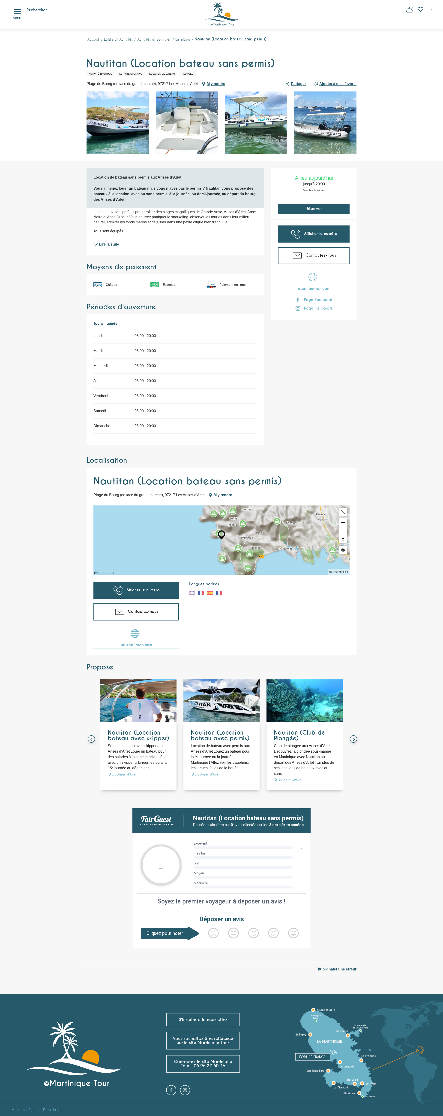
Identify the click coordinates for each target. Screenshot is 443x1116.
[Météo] (409, 11)
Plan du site (53, 1110)
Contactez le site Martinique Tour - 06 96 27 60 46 (203, 1063)
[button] (431, 10)
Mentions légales (25, 1110)
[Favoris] (421, 9)
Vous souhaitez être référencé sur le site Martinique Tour (203, 1040)
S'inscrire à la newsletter (203, 1019)
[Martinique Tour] (221, 14)
